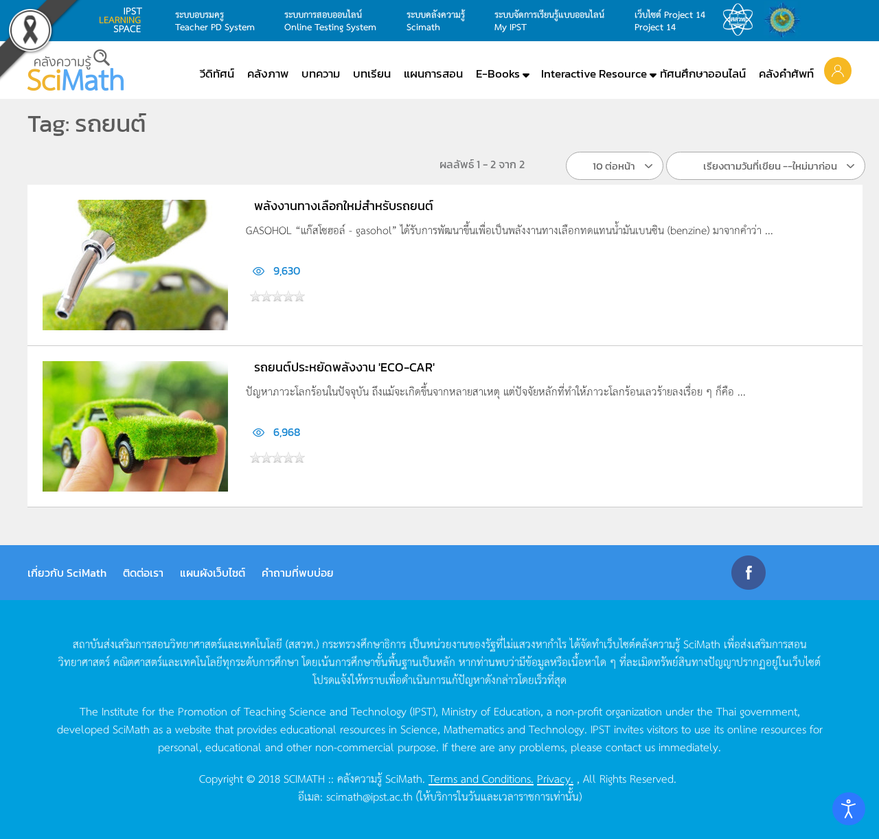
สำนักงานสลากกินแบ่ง (786, 19)
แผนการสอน (433, 73)
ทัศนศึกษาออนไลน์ (703, 73)
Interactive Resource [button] (594, 73)
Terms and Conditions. (481, 778)
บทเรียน (372, 73)
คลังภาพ (267, 73)
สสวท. (742, 19)
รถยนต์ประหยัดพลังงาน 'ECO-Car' (344, 367)
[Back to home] (75, 70)
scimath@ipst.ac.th (369, 796)
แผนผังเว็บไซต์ (212, 572)
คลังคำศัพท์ (786, 73)
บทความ (320, 73)
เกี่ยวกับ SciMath (66, 572)
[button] (838, 70)
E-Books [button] (498, 73)
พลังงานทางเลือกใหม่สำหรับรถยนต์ (343, 205)
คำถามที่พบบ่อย (298, 572)
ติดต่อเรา (143, 572)
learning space (124, 20)
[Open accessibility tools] (848, 808)
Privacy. (555, 778)
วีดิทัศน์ (217, 73)
